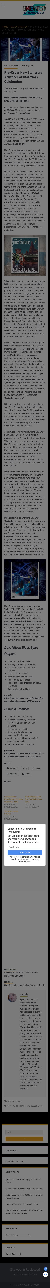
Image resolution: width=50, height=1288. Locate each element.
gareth (31, 65)
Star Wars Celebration (31, 1106)
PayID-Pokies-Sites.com (14, 1161)
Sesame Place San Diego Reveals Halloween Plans (24, 1189)
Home (5, 27)
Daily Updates (19, 27)
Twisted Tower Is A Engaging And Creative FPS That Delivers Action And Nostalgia (24, 1211)
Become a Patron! (12, 1150)
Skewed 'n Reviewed (25, 1269)
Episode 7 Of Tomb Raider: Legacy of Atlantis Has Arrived (23, 1181)
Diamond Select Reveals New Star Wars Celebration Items (13, 799)
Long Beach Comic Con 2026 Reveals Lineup (22, 1204)
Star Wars (12, 1106)
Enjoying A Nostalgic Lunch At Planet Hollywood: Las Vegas (21, 974)
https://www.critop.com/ (25, 1285)
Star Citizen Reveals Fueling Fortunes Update (24, 985)
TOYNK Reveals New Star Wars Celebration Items (33, 799)
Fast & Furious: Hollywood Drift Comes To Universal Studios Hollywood (24, 1196)
